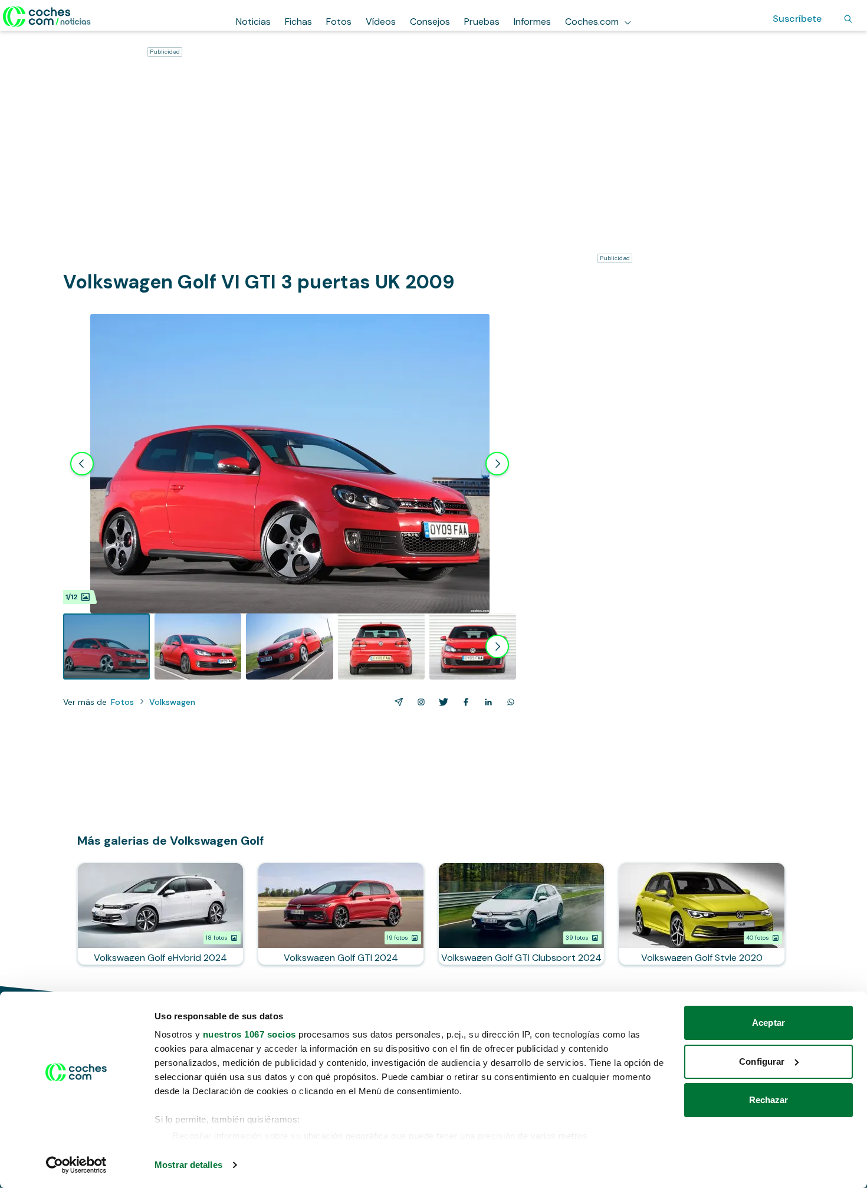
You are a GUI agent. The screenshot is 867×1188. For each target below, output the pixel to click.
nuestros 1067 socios (249, 1034)
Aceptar (768, 1023)
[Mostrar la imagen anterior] (82, 463)
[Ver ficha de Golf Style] (701, 913)
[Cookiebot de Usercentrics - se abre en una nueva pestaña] (76, 1165)
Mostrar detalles (188, 1165)
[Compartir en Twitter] (441, 702)
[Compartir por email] (396, 702)
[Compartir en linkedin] (486, 702)
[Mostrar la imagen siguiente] (497, 463)
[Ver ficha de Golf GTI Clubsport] (521, 913)
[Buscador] (848, 19)
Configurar (761, 1061)
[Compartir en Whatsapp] (508, 702)
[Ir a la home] (47, 16)
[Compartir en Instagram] (418, 702)
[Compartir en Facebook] (463, 702)
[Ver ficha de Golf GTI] (340, 913)
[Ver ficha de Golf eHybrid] (160, 913)
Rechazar (769, 1100)
